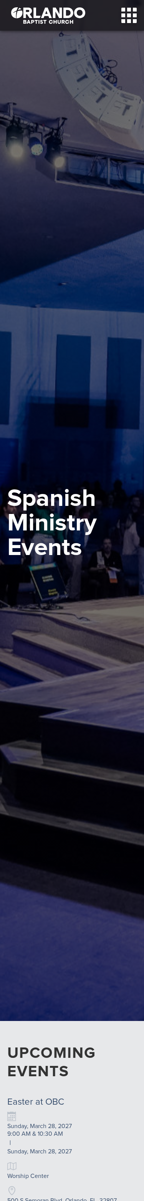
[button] (129, 15)
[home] (46, 15)
